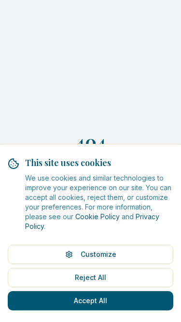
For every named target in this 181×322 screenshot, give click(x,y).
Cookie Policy (97, 216)
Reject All (90, 277)
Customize (98, 254)
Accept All (90, 300)
